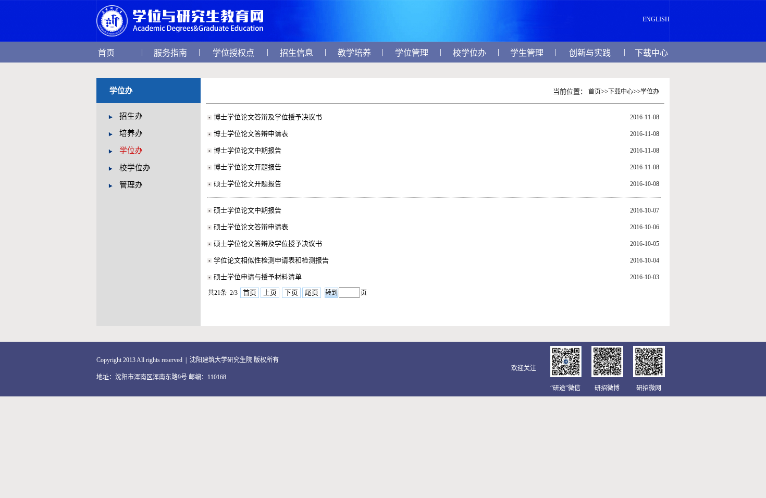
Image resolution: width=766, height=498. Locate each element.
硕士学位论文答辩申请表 (251, 227)
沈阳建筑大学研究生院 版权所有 (234, 360)
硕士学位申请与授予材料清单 (258, 277)
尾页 (311, 292)
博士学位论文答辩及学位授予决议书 (268, 117)
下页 (291, 292)
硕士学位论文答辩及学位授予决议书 (268, 243)
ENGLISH (656, 19)
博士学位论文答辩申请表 (251, 134)
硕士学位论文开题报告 (247, 184)
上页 (270, 292)
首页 (106, 52)
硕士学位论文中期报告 (247, 210)
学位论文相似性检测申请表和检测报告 (271, 260)
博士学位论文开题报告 (247, 167)
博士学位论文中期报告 (247, 150)
